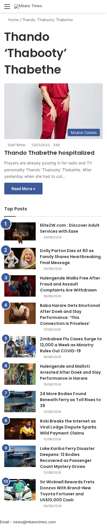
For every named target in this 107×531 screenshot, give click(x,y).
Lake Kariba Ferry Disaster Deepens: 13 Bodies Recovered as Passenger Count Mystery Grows (67, 457)
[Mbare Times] (28, 6)
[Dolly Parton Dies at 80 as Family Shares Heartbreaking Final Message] (20, 258)
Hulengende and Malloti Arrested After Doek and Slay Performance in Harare (70, 372)
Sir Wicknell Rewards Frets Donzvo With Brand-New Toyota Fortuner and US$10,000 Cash (67, 491)
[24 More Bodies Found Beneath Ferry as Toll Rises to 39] (20, 401)
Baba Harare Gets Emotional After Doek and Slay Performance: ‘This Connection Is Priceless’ (70, 314)
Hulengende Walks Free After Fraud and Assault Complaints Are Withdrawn (70, 284)
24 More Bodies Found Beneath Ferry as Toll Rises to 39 (70, 400)
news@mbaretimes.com (34, 522)
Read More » (23, 188)
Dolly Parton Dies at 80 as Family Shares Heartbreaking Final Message (70, 257)
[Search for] (100, 8)
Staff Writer (17, 145)
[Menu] (7, 8)
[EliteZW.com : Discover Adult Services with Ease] (20, 233)
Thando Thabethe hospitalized (49, 153)
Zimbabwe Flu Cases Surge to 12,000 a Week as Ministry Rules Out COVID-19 (71, 345)
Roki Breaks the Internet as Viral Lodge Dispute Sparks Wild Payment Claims (68, 427)
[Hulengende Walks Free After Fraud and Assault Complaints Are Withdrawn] (20, 286)
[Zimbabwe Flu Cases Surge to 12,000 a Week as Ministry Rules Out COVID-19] (20, 346)
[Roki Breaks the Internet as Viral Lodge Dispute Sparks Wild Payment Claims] (20, 429)
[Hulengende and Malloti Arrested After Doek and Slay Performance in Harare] (20, 374)
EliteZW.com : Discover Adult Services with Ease (70, 228)
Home (13, 19)
